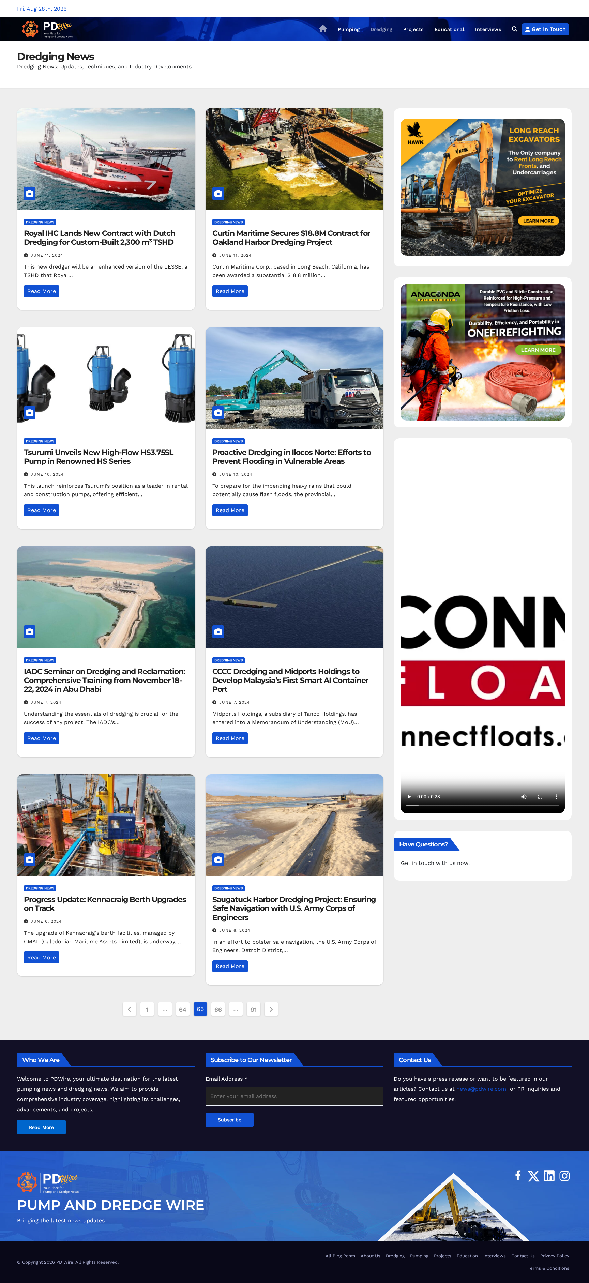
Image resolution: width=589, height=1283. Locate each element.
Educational (450, 29)
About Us (370, 1255)
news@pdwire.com (481, 1089)
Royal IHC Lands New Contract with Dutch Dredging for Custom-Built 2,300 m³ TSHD (99, 238)
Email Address (226, 1078)
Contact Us (523, 1255)
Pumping (349, 29)
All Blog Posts (340, 1255)
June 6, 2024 (46, 921)
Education (467, 1255)
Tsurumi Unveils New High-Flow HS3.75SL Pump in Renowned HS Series (98, 457)
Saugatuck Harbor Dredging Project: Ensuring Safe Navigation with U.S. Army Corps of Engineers (294, 908)
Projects (413, 29)
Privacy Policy (554, 1255)
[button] (514, 29)
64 (182, 1009)
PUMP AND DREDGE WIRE (111, 1204)
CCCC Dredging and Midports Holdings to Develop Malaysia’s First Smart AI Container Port (290, 680)
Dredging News (40, 222)
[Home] (323, 29)
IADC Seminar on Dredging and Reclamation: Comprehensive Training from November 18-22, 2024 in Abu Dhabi (104, 680)
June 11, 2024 (47, 255)
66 (218, 1009)
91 (253, 1009)
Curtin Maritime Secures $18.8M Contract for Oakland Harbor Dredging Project (291, 238)
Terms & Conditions (548, 1268)
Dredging (381, 29)
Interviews (488, 29)
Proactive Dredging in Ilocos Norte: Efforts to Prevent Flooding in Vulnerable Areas (291, 457)
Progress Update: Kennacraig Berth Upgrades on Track (105, 904)
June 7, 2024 (46, 702)
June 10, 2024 (47, 474)
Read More (41, 291)
